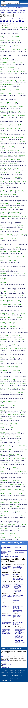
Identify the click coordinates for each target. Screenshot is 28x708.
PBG (16, 640)
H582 (18, 243)
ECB (14, 570)
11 (25, 18)
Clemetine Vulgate (6, 606)
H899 (8, 58)
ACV (17, 570)
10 (22, 18)
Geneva (3, 586)
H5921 (20, 62)
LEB (9, 567)
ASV (10, 566)
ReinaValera (5, 623)
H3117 (13, 41)
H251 (5, 515)
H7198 (2, 366)
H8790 (5, 348)
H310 (15, 27)
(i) (9, 24)
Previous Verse (21, 10)
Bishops (7, 586)
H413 (1, 71)
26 (13, 513)
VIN (21, 574)
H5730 (2, 493)
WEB (3, 567)
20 (1, 23)
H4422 (2, 89)
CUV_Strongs (19, 622)
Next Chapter (16, 12)
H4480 (9, 32)
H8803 (5, 62)
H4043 (11, 427)
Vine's (16, 678)
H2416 (14, 467)
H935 (1, 58)
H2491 (14, 379)
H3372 (2, 304)
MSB (5, 568)
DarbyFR (19, 615)
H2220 (2, 230)
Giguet (14, 615)
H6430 (10, 397)
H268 (1, 454)
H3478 (10, 93)
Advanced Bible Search (21, 550)
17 (17, 21)
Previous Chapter (12, 10)
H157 (16, 463)
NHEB (3, 633)
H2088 (19, 80)
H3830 (14, 498)
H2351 (2, 392)
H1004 (18, 265)
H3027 (9, 304)
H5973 (14, 54)
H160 (1, 524)
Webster (8, 630)
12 (1, 21)
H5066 (2, 322)
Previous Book (4, 10)
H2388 (17, 234)
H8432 (19, 502)
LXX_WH (21, 595)
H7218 (2, 67)
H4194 (25, 27)
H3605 (19, 203)
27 (14, 530)
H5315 (6, 203)
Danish (19, 631)
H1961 (3, 27)
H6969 (16, 348)
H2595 (6, 159)
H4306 (22, 414)
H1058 (2, 252)
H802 (6, 529)
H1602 (2, 432)
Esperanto (17, 632)
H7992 (2, 49)
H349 (22, 133)
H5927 (2, 498)
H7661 (2, 199)
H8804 (17, 36)
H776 (1, 76)
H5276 (15, 520)
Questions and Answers (17, 670)
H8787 (17, 208)
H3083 (10, 124)
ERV (8, 566)
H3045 (2, 137)
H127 (13, 62)
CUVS (14, 623)
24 (13, 23)
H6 (16, 537)
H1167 (2, 164)
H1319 (13, 388)
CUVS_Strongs (17, 624)
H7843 (2, 313)
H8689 (15, 164)
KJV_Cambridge (6, 629)
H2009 (18, 49)
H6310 (18, 335)
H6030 (2, 340)
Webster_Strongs (18, 586)
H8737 (24, 155)
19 (23, 21)
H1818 (19, 331)
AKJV (6, 567)
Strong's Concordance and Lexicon (12, 673)
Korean (17, 638)
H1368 (2, 384)
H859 (10, 181)
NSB (17, 574)
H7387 (17, 458)
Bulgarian (17, 630)
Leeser (3, 631)
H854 (1, 247)
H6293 (9, 322)
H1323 (2, 397)
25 (22, 499)
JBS (9, 623)
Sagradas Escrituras (6, 622)
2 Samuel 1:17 (5, 660)
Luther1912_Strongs (18, 608)
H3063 (17, 362)
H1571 (18, 111)
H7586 (20, 27)
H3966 (2, 520)
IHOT (3, 576)
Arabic (23, 629)
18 (20, 21)
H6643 (14, 375)
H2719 (7, 269)
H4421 (2, 111)
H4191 (2, 120)
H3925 (8, 366)
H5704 (19, 252)
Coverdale (8, 584)
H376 (22, 54)
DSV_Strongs (19, 7)
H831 (11, 392)
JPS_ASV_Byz (5, 632)
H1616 (14, 291)
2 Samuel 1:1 (4, 656)
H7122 (9, 150)
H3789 (2, 370)
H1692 (11, 164)
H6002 (2, 36)
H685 (1, 225)
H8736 (13, 150)
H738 (18, 480)
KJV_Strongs (17, 585)
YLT (5, 566)
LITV (20, 568)
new (22, 584)
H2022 (17, 150)
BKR (16, 631)
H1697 (2, 102)
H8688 (5, 133)
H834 (11, 107)
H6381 (9, 524)
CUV (14, 622)
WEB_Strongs (17, 588)
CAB (10, 596)
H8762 (16, 388)
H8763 (5, 313)
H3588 (9, 137)
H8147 (9, 41)
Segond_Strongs (17, 617)
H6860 (18, 41)
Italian (22, 636)
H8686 (11, 234)
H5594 (15, 247)
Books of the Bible (19, 552)
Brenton (8, 595)
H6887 (16, 511)
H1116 (6, 379)
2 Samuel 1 (3, 12)
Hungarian (17, 635)
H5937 (2, 410)
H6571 (5, 164)
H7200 (14, 168)
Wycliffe (4, 584)
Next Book (22, 12)
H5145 (2, 221)
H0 (22, 392)
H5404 (18, 476)
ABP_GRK (15, 595)
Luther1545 (16, 605)
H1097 (8, 436)
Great (7, 585)
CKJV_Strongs (17, 591)
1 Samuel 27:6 (5, 667)
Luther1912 (16, 607)
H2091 (21, 493)
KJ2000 (15, 579)
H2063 (24, 348)
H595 (1, 186)
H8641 (2, 423)
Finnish (22, 632)
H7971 (15, 304)
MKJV (18, 578)
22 (7, 23)
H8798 (18, 190)
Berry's (3, 678)
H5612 (18, 370)
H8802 (5, 58)
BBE (14, 574)
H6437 (2, 168)
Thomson (4, 595)
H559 (8, 80)
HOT (14, 600)
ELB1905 (20, 610)
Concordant (16, 568)
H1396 (2, 480)
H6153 (2, 256)
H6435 (20, 392)
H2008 (8, 230)
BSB (3, 568)
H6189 (2, 405)
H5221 (13, 32)
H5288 (19, 128)
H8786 (9, 194)
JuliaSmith (18, 566)
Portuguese (20, 640)
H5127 (8, 111)
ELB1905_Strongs (17, 611)
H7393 (18, 159)
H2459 (23, 445)
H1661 (7, 388)
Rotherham (19, 567)
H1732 (2, 32)
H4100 (10, 98)
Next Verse (9, 12)
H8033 (16, 423)
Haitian (22, 633)
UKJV (18, 579)
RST (21, 629)
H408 (1, 388)
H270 (14, 199)
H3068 (2, 265)
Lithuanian (21, 638)
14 (7, 21)
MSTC (14, 578)
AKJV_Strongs (17, 590)
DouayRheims (5, 587)
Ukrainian (22, 642)
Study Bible (4, 7)
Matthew (4, 585)
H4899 (2, 309)
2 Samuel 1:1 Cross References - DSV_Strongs (6, 553)
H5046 (7, 102)
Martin (14, 616)
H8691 (12, 76)
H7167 (2, 62)
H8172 (20, 155)
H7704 (10, 419)
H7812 (8, 76)
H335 (24, 80)
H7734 (11, 454)
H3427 (2, 45)
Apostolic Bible (6, 680)
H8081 (2, 441)
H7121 (2, 172)
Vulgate (3, 605)
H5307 (21, 71)
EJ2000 (7, 633)
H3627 (2, 537)
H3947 (21, 216)
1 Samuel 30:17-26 (6, 664)
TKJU (21, 579)
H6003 (7, 186)
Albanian (17, 629)
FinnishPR (17, 633)
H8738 (5, 89)
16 (13, 21)
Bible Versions (11, 7)
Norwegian (17, 641)
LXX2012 (4, 598)
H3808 (9, 216)
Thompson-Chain (17, 675)
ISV (19, 574)
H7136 (2, 150)
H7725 (13, 36)
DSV (3, 615)
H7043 (2, 476)
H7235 (2, 115)
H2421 (13, 216)
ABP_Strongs (17, 584)
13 (4, 21)
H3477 (2, 375)
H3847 (6, 489)
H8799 (7, 27)
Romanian (17, 642)
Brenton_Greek (5, 596)
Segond (18, 616)
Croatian (22, 630)
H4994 (15, 102)
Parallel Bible (18, 547)
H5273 (2, 467)
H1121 (2, 124)
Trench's (10, 678)
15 (10, 21)
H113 (1, 234)
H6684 (11, 252)
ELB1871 (15, 610)
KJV (3, 566)
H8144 (20, 489)
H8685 (11, 102)
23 (10, 23)
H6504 (21, 471)
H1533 (2, 155)
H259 (1, 318)
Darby (14, 567)
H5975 (15, 190)
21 (4, 23)
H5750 (14, 203)
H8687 (17, 32)
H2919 (14, 414)
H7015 (2, 353)
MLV (20, 570)
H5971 (15, 107)
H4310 (2, 181)
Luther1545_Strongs (18, 606)
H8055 (2, 401)
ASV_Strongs (17, 587)
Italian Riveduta (18, 637)
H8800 (17, 71)
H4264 (2, 54)
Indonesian (17, 636)
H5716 (11, 493)
